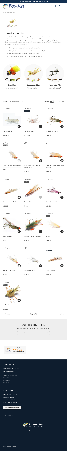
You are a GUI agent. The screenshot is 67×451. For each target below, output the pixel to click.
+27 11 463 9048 (9, 371)
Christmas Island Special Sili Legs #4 (55, 166)
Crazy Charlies (7, 236)
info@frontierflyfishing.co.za (13, 368)
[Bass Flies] (12, 73)
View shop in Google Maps (12, 407)
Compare (46, 102)
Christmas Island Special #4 (12, 165)
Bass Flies (12, 85)
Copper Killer (28, 202)
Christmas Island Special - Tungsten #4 (32, 166)
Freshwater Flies (55, 85)
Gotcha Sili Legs (29, 270)
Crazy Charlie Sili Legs (53, 202)
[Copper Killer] (33, 190)
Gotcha (48, 236)
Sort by (5, 102)
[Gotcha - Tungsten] (12, 259)
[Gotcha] (55, 224)
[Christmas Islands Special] (12, 190)
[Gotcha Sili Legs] (33, 259)
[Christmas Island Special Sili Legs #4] (55, 154)
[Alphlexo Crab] (12, 119)
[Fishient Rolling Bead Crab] (33, 224)
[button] (59, 6)
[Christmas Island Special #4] (12, 154)
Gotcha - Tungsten (9, 270)
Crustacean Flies (11, 12)
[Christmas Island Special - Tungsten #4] (33, 154)
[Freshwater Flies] (55, 73)
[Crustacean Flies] (33, 73)
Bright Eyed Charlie (52, 131)
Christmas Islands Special (11, 202)
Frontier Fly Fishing (11, 446)
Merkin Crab (7, 305)
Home (4, 12)
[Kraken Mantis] (55, 259)
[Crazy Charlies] (12, 224)
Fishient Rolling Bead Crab (32, 236)
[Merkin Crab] (12, 293)
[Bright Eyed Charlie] (55, 119)
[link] (13, 314)
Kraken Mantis (50, 270)
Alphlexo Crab (7, 131)
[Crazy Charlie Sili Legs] (55, 190)
